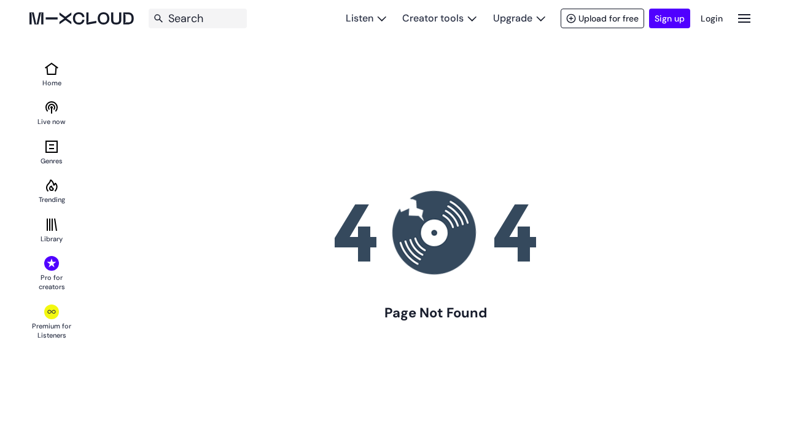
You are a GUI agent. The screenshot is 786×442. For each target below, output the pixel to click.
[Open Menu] (744, 18)
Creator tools (433, 18)
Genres (52, 161)
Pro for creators (52, 282)
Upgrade (512, 18)
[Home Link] (81, 18)
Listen (359, 18)
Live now (51, 121)
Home (51, 83)
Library (52, 239)
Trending (52, 199)
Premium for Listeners (51, 330)
